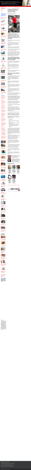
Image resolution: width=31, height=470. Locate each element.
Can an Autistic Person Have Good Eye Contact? (3, 161)
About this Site (3, 274)
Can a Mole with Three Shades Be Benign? (3, 246)
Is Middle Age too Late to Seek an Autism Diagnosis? (3, 186)
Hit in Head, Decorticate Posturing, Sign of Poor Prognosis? (3, 102)
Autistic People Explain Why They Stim (3, 154)
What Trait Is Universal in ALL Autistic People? (3, 167)
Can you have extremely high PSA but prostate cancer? (3, 24)
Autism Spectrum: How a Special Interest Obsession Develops (3, 180)
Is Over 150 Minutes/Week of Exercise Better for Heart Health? (3, 124)
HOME (2, 10)
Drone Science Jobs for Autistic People (3, 224)
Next (18, 7)
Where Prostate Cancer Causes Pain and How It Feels (3, 18)
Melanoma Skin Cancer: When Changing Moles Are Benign (3, 265)
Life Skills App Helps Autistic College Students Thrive (3, 218)
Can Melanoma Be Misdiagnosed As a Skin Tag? (3, 252)
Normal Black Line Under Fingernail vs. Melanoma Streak (3, 272)
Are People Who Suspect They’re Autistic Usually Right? (3, 199)
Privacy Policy (3, 275)
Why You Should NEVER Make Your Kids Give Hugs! (3, 206)
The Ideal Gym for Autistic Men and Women (3, 110)
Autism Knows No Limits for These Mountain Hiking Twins (3, 231)
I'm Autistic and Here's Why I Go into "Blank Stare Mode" (3, 173)
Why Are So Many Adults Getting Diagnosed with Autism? (3, 193)
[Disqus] (14, 199)
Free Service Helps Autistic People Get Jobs (3, 212)
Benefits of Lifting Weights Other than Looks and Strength (3, 115)
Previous (16, 7)
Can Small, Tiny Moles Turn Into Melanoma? (3, 239)
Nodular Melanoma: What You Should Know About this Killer (3, 258)
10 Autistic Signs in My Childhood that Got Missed (3, 148)
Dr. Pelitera (12, 155)
